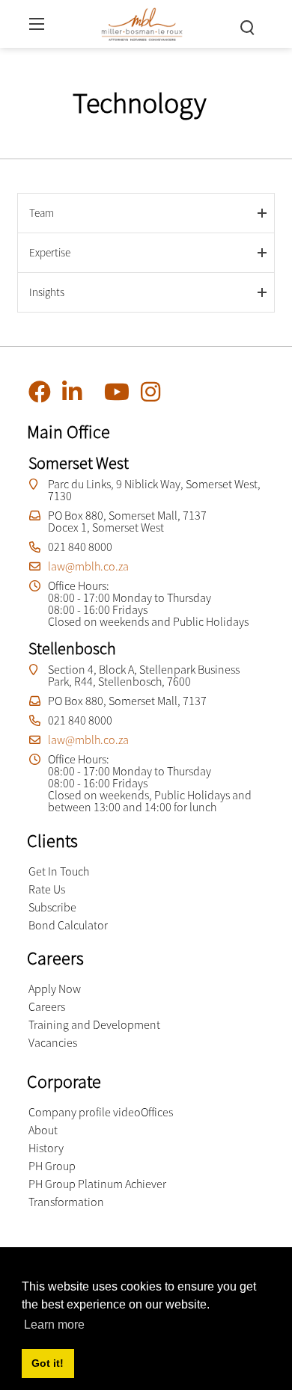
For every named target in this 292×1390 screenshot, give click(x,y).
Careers (46, 1006)
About (43, 1129)
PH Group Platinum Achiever (97, 1183)
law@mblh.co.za (88, 566)
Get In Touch (58, 871)
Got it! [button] (47, 1363)
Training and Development (94, 1024)
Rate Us (46, 889)
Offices (157, 1111)
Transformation (66, 1201)
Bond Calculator (68, 924)
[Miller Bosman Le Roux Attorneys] (142, 22)
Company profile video (84, 1111)
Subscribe (52, 906)
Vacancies (52, 1042)
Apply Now (54, 988)
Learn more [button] (54, 1324)
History (46, 1147)
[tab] (146, 213)
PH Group (52, 1165)
